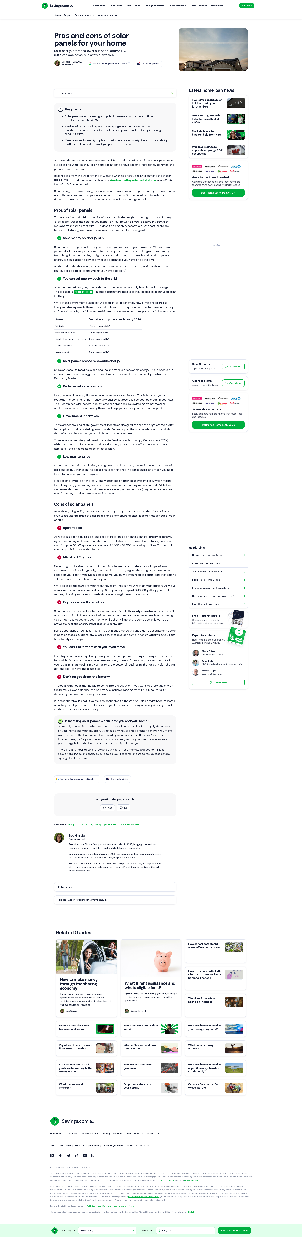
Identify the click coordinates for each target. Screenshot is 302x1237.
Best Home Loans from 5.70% (218, 192)
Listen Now (220, 682)
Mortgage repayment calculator (211, 588)
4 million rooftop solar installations (133, 180)
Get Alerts (235, 383)
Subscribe (247, 5)
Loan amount (147, 1230)
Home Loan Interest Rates (207, 555)
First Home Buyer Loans (206, 604)
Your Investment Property (125, 1206)
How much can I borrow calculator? (213, 596)
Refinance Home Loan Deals (218, 424)
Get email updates (150, 63)
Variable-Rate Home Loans (207, 571)
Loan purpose (68, 1230)
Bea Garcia (77, 835)
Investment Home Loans (206, 563)
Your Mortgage (104, 1206)
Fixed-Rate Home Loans (206, 579)
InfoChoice (90, 1206)
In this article (64, 93)
